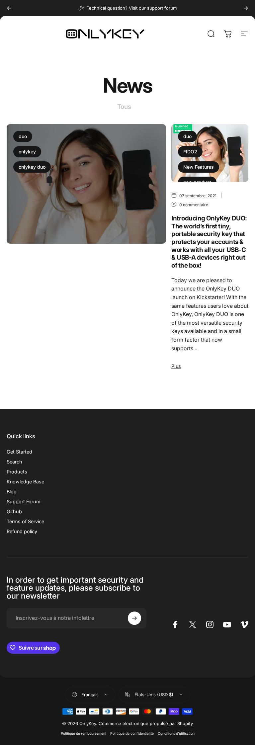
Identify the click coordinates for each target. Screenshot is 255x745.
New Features (198, 167)
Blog (12, 491)
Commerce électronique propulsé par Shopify (146, 723)
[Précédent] (9, 8)
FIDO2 (190, 151)
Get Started (19, 452)
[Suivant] (245, 8)
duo (23, 136)
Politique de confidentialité (132, 733)
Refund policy (22, 531)
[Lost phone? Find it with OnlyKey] (86, 184)
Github (14, 511)
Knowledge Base (25, 481)
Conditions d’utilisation (176, 733)
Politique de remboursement (83, 733)
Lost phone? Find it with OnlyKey (70, 293)
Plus (17, 353)
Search (14, 461)
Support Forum (24, 501)
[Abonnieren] (134, 618)
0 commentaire (78, 279)
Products (17, 471)
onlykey (27, 151)
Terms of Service (25, 521)
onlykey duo (32, 167)
